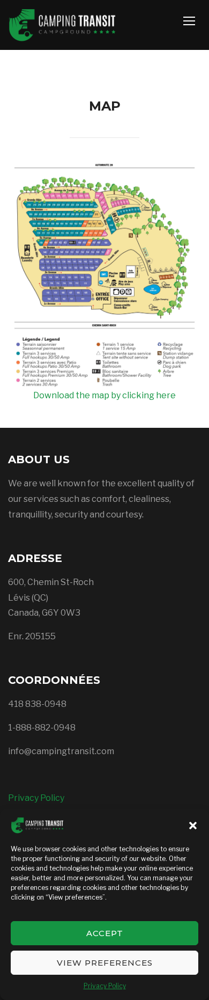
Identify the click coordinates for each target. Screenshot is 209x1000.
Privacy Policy (105, 986)
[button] (193, 825)
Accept (104, 933)
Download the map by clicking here (104, 395)
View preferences (105, 963)
